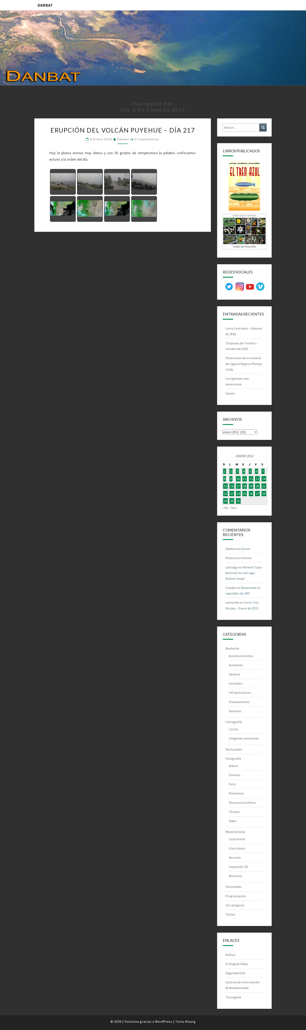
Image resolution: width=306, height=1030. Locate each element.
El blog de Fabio (236, 964)
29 (225, 501)
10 (238, 479)
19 (251, 486)
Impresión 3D (238, 867)
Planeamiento (239, 702)
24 (238, 493)
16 (232, 486)
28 (263, 493)
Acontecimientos (241, 656)
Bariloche (232, 648)
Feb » (234, 508)
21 (263, 486)
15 (225, 486)
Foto (232, 784)
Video (232, 821)
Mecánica (235, 876)
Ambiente (236, 665)
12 (251, 479)
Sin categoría (234, 905)
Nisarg (190, 1021)
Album (233, 766)
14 (263, 479)
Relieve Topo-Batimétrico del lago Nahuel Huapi (244, 573)
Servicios (235, 711)
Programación (235, 896)
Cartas (233, 729)
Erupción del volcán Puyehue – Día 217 (122, 130)
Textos (230, 914)
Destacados (233, 749)
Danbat (123, 139)
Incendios (236, 683)
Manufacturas (235, 832)
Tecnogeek (233, 997)
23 (232, 493)
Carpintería (237, 839)
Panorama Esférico (242, 802)
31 (238, 501)
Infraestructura (240, 692)
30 (232, 501)
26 (251, 493)
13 (257, 479)
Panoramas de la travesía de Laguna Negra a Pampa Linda (243, 363)
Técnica (234, 812)
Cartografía (233, 722)
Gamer (230, 393)
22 (225, 493)
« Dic (225, 508)
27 (257, 493)
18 (244, 486)
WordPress (163, 1021)
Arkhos (230, 955)
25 (244, 493)
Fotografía (233, 758)
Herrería (235, 857)
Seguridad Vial (235, 973)
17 (238, 486)
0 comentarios (147, 139)
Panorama (236, 793)
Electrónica (237, 848)
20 (257, 486)
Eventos (234, 775)
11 (244, 479)
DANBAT (45, 5)
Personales (233, 887)
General (234, 674)
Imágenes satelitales (244, 738)
